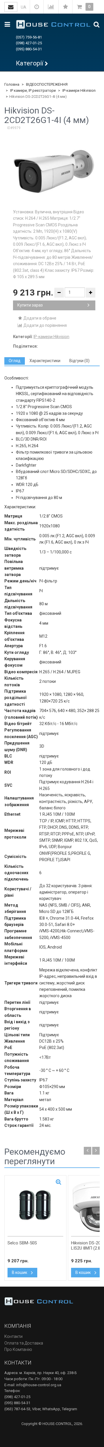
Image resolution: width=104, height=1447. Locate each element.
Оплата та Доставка (23, 1343)
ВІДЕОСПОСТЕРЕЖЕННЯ (47, 84)
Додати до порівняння (45, 325)
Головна (11, 84)
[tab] (14, 360)
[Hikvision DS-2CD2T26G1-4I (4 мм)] (54, 171)
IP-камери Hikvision (79, 90)
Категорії (29, 63)
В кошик (20, 1272)
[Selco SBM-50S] (35, 1205)
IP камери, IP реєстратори (33, 90)
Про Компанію (18, 1349)
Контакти (13, 1336)
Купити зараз (30, 305)
